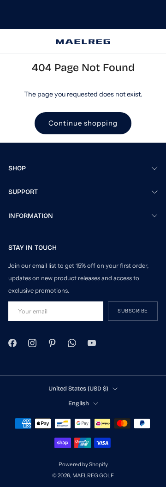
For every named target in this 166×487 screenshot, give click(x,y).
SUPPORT (23, 192)
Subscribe (133, 311)
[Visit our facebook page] (12, 343)
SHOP (17, 168)
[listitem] (83, 15)
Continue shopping (83, 123)
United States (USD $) (78, 388)
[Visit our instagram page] (32, 343)
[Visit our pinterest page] (52, 343)
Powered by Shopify (83, 464)
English (78, 403)
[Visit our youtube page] (92, 343)
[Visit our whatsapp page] (72, 343)
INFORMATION (30, 216)
